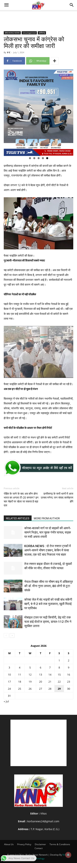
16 (68, 674)
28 (49, 688)
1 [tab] (30, 158)
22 (59, 681)
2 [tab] (34, 158)
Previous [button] (8, 112)
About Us (9, 844)
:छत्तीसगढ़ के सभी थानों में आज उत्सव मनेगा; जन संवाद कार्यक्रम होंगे (57, 497)
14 (49, 674)
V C (8, 52)
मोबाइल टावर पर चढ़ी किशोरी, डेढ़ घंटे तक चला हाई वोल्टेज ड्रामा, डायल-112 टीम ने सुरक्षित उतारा (47, 621)
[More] (54, 61)
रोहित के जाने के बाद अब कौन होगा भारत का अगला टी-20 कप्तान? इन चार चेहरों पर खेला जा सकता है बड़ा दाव (21, 499)
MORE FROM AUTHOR (47, 518)
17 (9, 681)
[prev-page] (6, 635)
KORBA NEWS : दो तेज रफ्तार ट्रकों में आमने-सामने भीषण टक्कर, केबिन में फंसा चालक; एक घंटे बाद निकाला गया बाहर (47, 550)
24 (9, 688)
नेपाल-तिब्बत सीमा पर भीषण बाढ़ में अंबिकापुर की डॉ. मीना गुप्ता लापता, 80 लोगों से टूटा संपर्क (48, 586)
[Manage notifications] (68, 855)
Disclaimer (40, 844)
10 (9, 674)
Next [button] (68, 112)
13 (40, 674)
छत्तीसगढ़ (42, 32)
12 (30, 674)
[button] (6, 5)
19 (30, 681)
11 (19, 674)
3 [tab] (39, 158)
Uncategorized (29, 32)
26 (30, 688)
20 (40, 681)
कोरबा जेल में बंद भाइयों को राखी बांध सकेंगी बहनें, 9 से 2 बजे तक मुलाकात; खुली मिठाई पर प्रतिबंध (48, 604)
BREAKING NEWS (12, 32)
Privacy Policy (24, 844)
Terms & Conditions (60, 844)
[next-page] (12, 635)
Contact (39, 848)
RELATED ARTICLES (17, 518)
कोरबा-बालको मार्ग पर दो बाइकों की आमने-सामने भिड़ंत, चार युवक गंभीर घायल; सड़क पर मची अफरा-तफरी (47, 532)
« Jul (6, 701)
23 (68, 681)
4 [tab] (43, 158)
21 (49, 681)
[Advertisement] (38, 16)
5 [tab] (47, 158)
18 (19, 681)
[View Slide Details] (38, 467)
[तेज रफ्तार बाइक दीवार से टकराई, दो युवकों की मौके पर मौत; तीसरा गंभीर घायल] (13, 568)
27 (40, 688)
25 (19, 688)
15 (59, 674)
